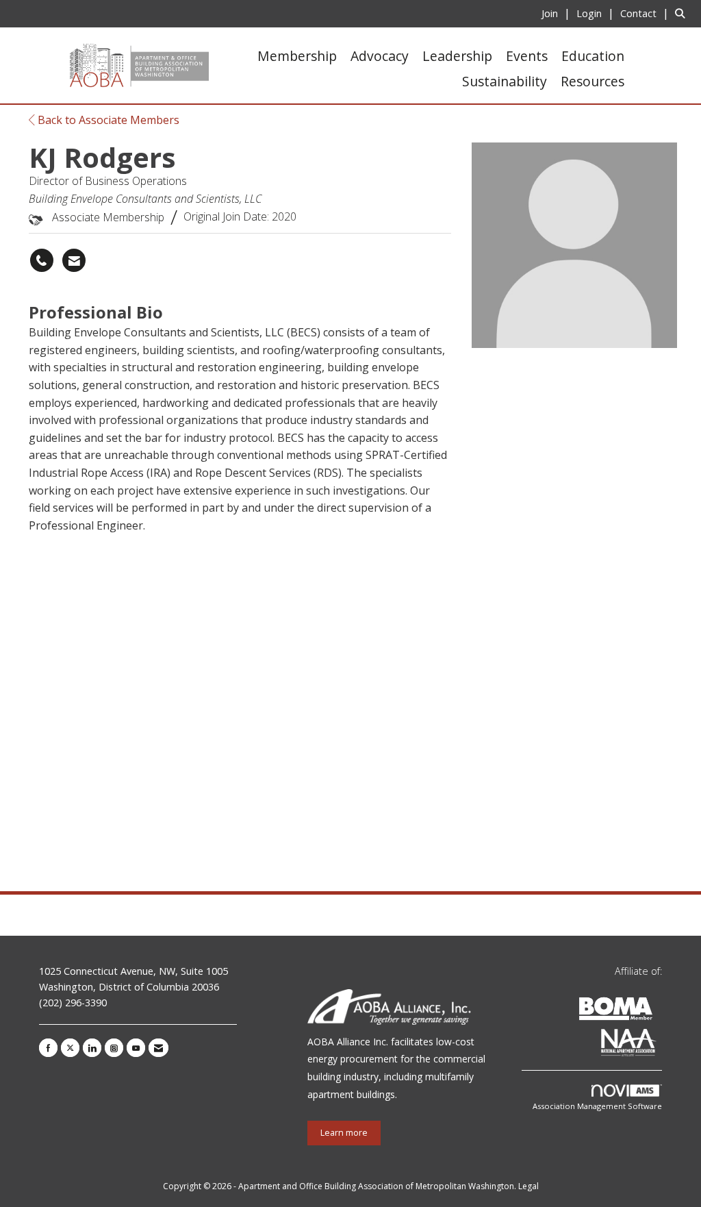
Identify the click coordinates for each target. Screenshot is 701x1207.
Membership (297, 56)
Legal (528, 1186)
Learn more (344, 1132)
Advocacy (379, 56)
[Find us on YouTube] (136, 1047)
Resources (592, 81)
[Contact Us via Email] (158, 1047)
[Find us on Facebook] (48, 1047)
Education (592, 56)
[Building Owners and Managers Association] (659, 1045)
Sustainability (504, 81)
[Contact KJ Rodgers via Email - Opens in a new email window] (74, 260)
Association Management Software (597, 1106)
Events (527, 56)
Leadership (457, 56)
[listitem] (557, 13)
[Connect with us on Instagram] (114, 1047)
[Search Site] (683, 13)
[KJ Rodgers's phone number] (42, 260)
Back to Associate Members (107, 119)
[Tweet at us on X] (70, 1047)
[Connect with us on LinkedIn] (92, 1047)
